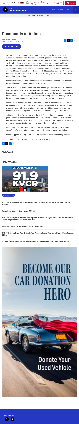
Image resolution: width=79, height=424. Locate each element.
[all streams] (76, 10)
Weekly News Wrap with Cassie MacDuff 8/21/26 (19, 211)
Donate (71, 3)
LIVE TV (59, 3)
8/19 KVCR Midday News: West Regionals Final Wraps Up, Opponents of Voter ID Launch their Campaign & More (38, 234)
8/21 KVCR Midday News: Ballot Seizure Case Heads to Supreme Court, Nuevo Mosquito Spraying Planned (36, 203)
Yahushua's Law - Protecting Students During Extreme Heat (22, 226)
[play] (5, 10)
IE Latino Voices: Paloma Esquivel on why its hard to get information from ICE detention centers (35, 242)
